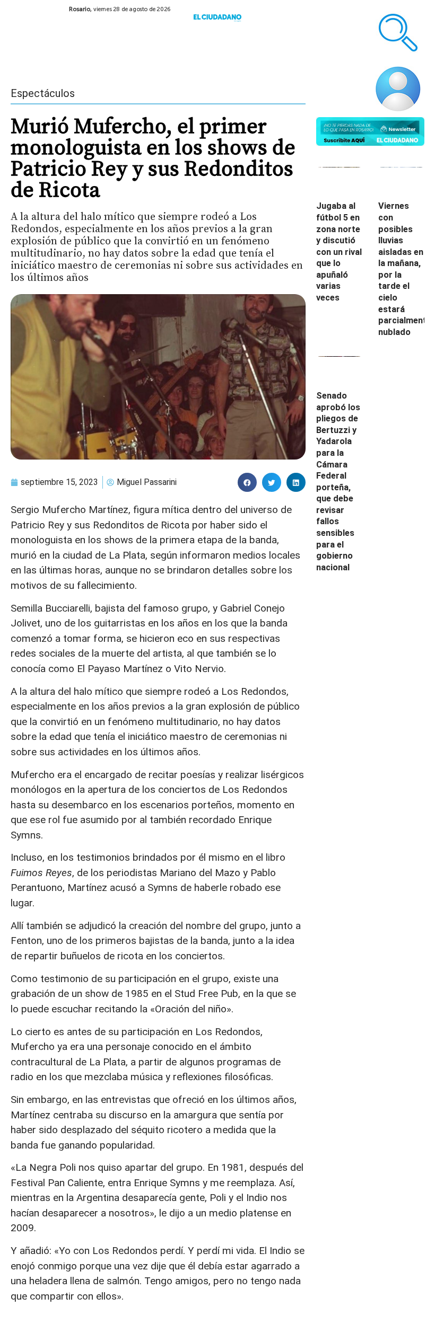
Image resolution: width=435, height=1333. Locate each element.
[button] (247, 482)
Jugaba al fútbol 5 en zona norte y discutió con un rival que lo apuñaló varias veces (339, 252)
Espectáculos (43, 93)
